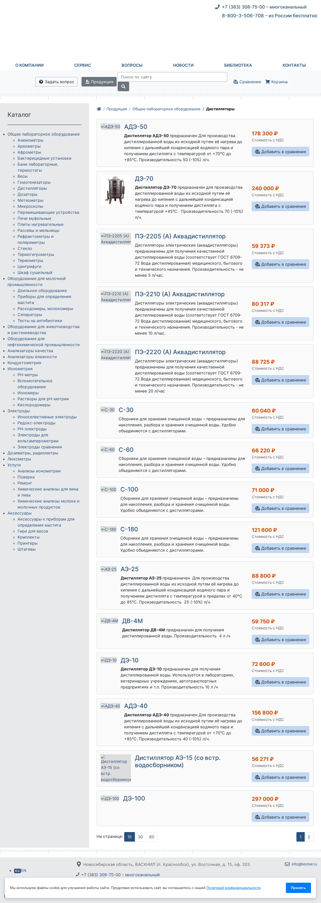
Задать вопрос (59, 81)
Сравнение (249, 81)
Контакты (294, 65)
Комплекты (29, 537)
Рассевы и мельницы (38, 230)
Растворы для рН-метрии (43, 398)
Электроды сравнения (40, 446)
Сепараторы (30, 314)
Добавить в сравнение (283, 151)
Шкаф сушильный (35, 272)
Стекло (25, 248)
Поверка (26, 476)
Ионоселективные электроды (47, 416)
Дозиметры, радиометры (33, 452)
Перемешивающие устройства (48, 212)
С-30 (126, 410)
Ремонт (25, 482)
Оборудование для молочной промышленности (37, 281)
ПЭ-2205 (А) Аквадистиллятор (180, 236)
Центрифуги (29, 266)
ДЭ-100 (134, 798)
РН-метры (28, 374)
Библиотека (238, 65)
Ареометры (29, 146)
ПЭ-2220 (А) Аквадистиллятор (180, 352)
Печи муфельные (34, 218)
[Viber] (309, 875)
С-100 (129, 489)
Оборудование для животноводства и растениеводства (43, 329)
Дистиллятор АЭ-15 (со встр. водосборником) (178, 761)
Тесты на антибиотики (40, 320)
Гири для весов (33, 531)
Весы (23, 176)
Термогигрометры (36, 254)
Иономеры (28, 392)
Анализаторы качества (30, 350)
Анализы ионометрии (39, 470)
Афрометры (29, 152)
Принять (298, 888)
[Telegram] (288, 875)
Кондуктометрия (24, 362)
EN (23, 870)
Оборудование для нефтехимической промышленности (44, 341)
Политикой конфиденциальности (233, 888)
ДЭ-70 (144, 178)
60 (151, 836)
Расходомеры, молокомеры (45, 308)
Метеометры (30, 200)
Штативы (27, 549)
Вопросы (132, 65)
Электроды (19, 410)
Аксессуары (20, 513)
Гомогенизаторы (34, 182)
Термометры (30, 260)
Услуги (14, 464)
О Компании (29, 65)
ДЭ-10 (130, 660)
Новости (183, 65)
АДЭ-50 (135, 126)
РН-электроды (32, 428)
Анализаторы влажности (32, 356)
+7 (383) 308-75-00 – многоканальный (264, 7)
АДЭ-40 (136, 706)
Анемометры (30, 140)
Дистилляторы (32, 188)
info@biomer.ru (304, 864)
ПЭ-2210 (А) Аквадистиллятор (180, 294)
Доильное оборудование (42, 290)
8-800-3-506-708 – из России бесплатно (269, 15)
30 (140, 836)
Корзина (279, 81)
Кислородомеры (34, 404)
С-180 (129, 529)
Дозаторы (27, 194)
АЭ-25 (130, 569)
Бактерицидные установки (44, 158)
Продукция (101, 81)
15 (129, 836)
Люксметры (19, 458)
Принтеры (28, 543)
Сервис (82, 65)
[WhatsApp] (299, 875)
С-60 (126, 449)
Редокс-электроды (36, 422)
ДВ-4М (132, 621)
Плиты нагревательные (40, 224)
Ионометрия (20, 368)
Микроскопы (30, 206)
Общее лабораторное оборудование (166, 109)
